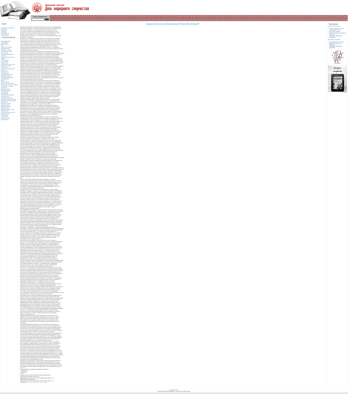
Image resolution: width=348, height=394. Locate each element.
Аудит (2, 80)
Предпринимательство (7, 57)
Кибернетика (5, 111)
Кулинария (4, 102)
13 (42, 382)
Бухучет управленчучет (8, 68)
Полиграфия (5, 61)
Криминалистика (6, 106)
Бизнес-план (5, 71)
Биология (4, 70)
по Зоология (4, 116)
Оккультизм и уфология (8, 64)
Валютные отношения (7, 83)
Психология (4, 52)
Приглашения (5, 33)
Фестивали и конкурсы (7, 27)
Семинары (4, 29)
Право (3, 58)
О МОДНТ (4, 32)
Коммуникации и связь (7, 109)
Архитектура (4, 93)
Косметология (5, 108)
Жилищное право (6, 50)
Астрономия (4, 92)
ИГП (2, 45)
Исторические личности (8, 112)
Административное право (8, 99)
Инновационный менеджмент (6, 41)
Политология (5, 60)
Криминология (5, 105)
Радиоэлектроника (6, 51)
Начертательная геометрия (6, 66)
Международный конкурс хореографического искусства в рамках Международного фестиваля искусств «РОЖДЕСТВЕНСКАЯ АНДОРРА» (337, 33)
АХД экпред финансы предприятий (7, 78)
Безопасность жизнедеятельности (7, 73)
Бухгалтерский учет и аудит (9, 84)
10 (37, 382)
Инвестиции (4, 44)
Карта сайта (4, 119)
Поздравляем (5, 35)
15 (46, 382)
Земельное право (6, 47)
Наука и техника (6, 103)
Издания (3, 30)
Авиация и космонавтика (8, 100)
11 (39, 382)
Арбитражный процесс (7, 95)
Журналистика (5, 48)
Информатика (5, 113)
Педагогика (4, 63)
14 (44, 382)
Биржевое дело (5, 89)
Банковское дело (6, 76)
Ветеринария (5, 81)
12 (40, 382)
